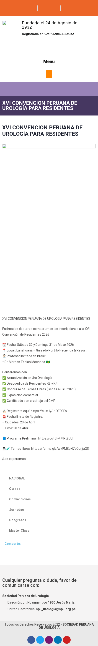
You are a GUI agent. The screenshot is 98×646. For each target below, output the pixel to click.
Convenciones (20, 499)
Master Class (19, 530)
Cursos (14, 489)
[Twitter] (40, 640)
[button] (49, 74)
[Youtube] (67, 640)
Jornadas (16, 509)
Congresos (17, 520)
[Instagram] (49, 640)
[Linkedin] (58, 640)
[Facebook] (31, 640)
